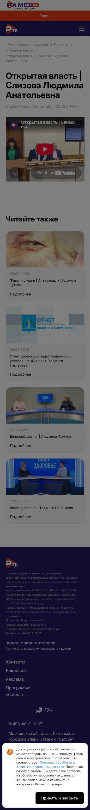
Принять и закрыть (59, 798)
